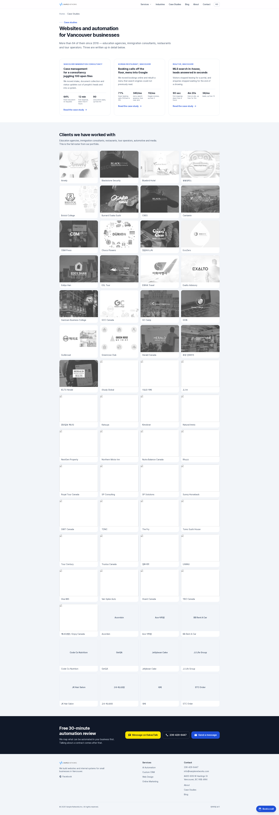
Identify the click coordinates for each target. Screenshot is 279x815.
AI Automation (149, 767)
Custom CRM (148, 772)
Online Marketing (150, 781)
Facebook (67, 776)
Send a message (207, 735)
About (196, 4)
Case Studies (175, 4)
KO (217, 4)
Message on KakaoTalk (145, 735)
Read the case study (74, 110)
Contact (206, 4)
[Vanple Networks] (68, 4)
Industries (160, 4)
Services (145, 4)
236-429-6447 (178, 735)
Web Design (147, 777)
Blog (187, 4)
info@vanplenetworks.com (196, 771)
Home (62, 14)
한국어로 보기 (215, 807)
